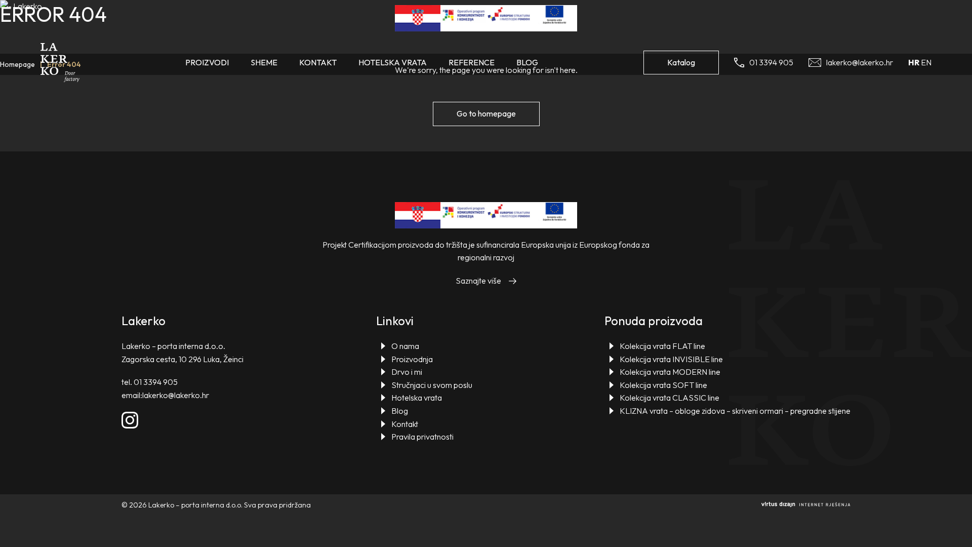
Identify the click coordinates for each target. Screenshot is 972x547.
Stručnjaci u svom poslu (431, 385)
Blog (527, 62)
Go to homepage (486, 113)
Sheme (264, 62)
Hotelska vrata (392, 62)
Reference (472, 62)
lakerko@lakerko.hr (175, 395)
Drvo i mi (406, 372)
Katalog (681, 62)
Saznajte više (478, 281)
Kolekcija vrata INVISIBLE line (671, 359)
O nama (405, 346)
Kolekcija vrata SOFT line (663, 385)
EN (926, 62)
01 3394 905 (156, 382)
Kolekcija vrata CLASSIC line (669, 398)
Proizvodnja (412, 359)
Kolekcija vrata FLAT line (662, 346)
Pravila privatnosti (422, 437)
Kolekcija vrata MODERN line (670, 372)
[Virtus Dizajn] (805, 505)
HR (913, 62)
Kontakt (318, 62)
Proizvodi (207, 62)
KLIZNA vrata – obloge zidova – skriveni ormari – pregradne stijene (735, 411)
